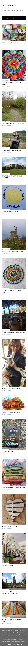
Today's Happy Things (11, 412)
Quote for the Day (10, 212)
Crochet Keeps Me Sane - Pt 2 (13, 487)
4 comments (8, 180)
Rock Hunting (8, 452)
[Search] (25, 2)
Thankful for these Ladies (13, 332)
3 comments (8, 86)
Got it (19, 644)
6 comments (8, 125)
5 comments (8, 152)
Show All (21, 18)
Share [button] (3, 44)
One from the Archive (11, 150)
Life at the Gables (8, 5)
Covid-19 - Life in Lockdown (13, 251)
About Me (10, 10)
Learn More (11, 644)
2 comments (8, 44)
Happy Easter (7, 566)
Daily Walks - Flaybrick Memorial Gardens (11, 593)
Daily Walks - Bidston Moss (13, 123)
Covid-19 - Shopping (10, 43)
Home (4, 10)
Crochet (16, 10)
